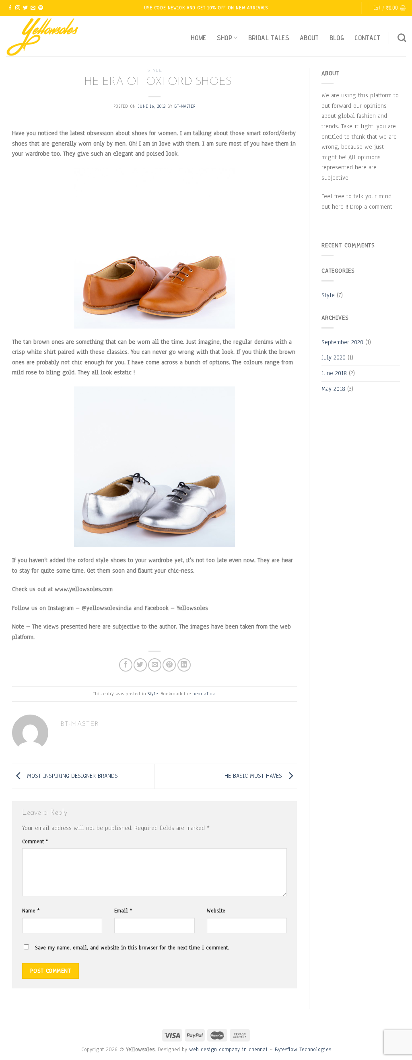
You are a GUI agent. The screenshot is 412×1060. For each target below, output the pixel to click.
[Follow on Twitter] (25, 8)
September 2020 (342, 342)
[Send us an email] (33, 8)
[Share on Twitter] (140, 665)
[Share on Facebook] (125, 665)
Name (30, 910)
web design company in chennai (228, 1049)
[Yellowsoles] (46, 36)
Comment (35, 841)
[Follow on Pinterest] (40, 8)
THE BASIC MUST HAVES (253, 776)
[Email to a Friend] (154, 665)
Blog (337, 37)
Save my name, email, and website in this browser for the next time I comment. (132, 947)
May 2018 (333, 389)
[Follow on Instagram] (17, 8)
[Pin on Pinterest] (169, 665)
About (309, 37)
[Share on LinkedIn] (184, 665)
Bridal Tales (268, 37)
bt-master (185, 106)
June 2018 (334, 373)
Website (216, 910)
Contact (367, 37)
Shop (224, 37)
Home (198, 37)
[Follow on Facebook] (10, 8)
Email (123, 910)
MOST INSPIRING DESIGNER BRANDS (71, 776)
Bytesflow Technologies (303, 1049)
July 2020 (333, 357)
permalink (203, 693)
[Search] (402, 38)
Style (154, 70)
